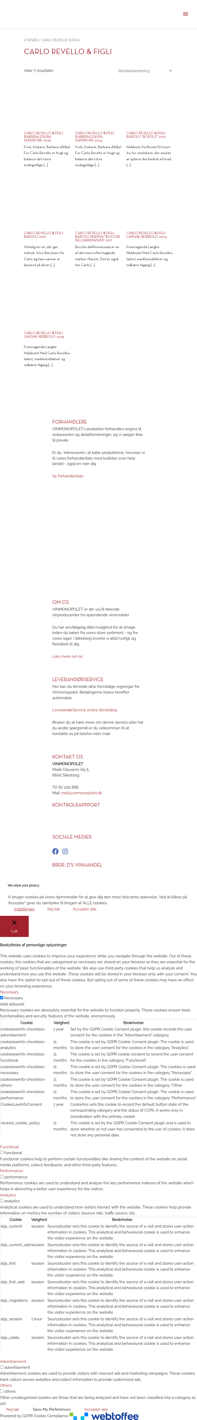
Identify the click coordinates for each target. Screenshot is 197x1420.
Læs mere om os (67, 656)
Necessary (13, 998)
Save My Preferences (52, 1409)
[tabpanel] (98, 1072)
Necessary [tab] (9, 992)
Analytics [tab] (8, 1195)
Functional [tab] (9, 1147)
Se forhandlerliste (68, 476)
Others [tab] (6, 1385)
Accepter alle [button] (84, 909)
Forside (31, 40)
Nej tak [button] (53, 909)
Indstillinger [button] (24, 909)
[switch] (1, 1152)
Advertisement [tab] (13, 1361)
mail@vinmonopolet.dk (81, 793)
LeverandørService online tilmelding (84, 710)
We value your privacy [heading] (24, 885)
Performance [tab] (11, 1171)
